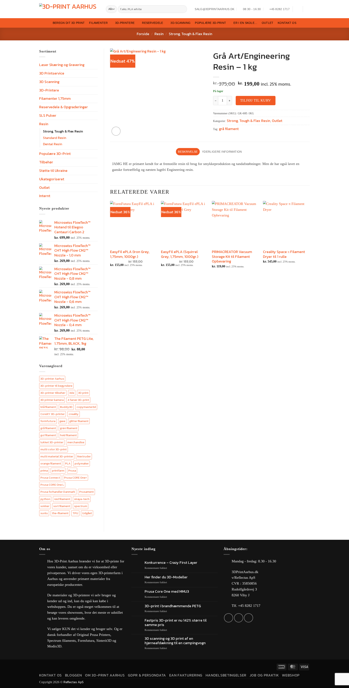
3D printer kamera (52, 400)
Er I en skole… (245, 22)
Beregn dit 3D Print (69, 22)
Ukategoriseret (51, 179)
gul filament (48, 435)
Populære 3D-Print (210, 22)
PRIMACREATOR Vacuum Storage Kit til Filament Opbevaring (232, 256)
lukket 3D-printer (51, 442)
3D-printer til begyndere (56, 385)
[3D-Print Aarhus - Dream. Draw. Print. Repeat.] (69, 9)
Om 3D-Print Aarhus (105, 675)
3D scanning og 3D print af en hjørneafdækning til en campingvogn (175, 640)
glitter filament (78, 421)
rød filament (62, 499)
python (45, 499)
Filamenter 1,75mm (55, 98)
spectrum (80, 506)
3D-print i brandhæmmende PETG (173, 606)
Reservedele (152, 22)
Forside (143, 34)
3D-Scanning (180, 22)
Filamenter (98, 22)
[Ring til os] (248, 617)
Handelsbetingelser (226, 675)
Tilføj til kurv (255, 100)
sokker (44, 506)
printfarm (58, 470)
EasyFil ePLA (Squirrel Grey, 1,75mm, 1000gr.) (179, 254)
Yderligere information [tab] (222, 151)
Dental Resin (52, 144)
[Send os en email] (238, 617)
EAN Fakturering (185, 675)
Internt (44, 196)
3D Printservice (51, 73)
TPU (75, 513)
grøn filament (68, 428)
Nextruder (84, 456)
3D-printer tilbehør (52, 393)
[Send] (183, 9)
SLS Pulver (47, 115)
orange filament (50, 463)
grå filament (48, 428)
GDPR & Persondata (147, 675)
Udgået (87, 513)
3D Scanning (49, 81)
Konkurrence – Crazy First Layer (171, 562)
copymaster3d (86, 407)
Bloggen (73, 675)
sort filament (61, 506)
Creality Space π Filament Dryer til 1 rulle (284, 254)
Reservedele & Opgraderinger (63, 107)
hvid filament (68, 435)
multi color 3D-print (53, 449)
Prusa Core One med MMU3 (167, 591)
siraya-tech (81, 499)
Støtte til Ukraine (53, 170)
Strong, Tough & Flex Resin (190, 34)
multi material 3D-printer (56, 456)
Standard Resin (54, 137)
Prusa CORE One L (52, 484)
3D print (83, 393)
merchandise (75, 442)
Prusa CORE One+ (75, 477)
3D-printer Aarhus (52, 378)
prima (44, 470)
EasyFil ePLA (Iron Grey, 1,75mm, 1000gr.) (129, 254)
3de (71, 393)
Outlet (267, 22)
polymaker (82, 463)
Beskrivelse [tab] (188, 151)
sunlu (44, 513)
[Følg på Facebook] (228, 617)
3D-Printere (125, 22)
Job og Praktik (264, 675)
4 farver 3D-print (78, 400)
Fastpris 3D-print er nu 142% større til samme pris (176, 622)
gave (62, 421)
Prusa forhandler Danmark (57, 491)
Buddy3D (66, 407)
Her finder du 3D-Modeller (166, 577)
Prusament (86, 491)
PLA (67, 463)
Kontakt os (287, 22)
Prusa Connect (50, 477)
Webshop (291, 675)
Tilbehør (46, 162)
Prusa (72, 470)
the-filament (60, 513)
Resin (159, 34)
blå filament (48, 407)
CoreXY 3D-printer (52, 414)
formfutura (47, 421)
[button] (298, 9)
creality (74, 414)
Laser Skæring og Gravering (61, 64)
